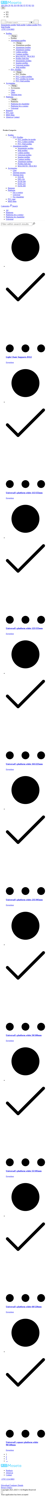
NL (12, 5)
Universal (14, 108)
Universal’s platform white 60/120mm (24, 1306)
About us (9, 117)
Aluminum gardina (23, 50)
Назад (14, 36)
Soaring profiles (22, 63)
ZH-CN (7, 5)
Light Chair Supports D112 (19, 357)
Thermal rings (16, 95)
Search (15, 206)
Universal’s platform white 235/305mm (24, 899)
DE (21, 5)
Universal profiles (22, 65)
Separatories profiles (23, 61)
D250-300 (22, 186)
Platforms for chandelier (20, 104)
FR (18, 5)
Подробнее (10, 362)
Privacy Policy (6, 1488)
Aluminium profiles (18, 40)
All (7, 210)
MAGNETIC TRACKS (25, 56)
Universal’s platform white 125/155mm (24, 628)
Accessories (10, 83)
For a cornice (18, 192)
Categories (5, 206)
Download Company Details (12, 1485)
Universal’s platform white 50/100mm (24, 1035)
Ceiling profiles (22, 52)
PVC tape (9, 113)
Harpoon (9, 110)
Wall (21, 25)
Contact (16, 117)
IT (24, 5)
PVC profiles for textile (25, 79)
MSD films (10, 115)
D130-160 (22, 181)
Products (9, 1470)
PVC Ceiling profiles (24, 77)
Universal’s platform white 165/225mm (24, 764)
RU (29, 5)
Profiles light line (22, 58)
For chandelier (18, 197)
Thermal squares (19, 173)
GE (7, 17)
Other (13, 92)
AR (2, 5)
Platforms (9, 97)
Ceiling (31, 25)
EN (15, 5)
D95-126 (21, 179)
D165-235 (22, 184)
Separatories (8, 25)
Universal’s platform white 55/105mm (24, 1171)
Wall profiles (21, 67)
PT (27, 5)
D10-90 (21, 177)
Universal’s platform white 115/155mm (24, 492)
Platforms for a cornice (19, 106)
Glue (13, 90)
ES (33, 5)
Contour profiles (22, 54)
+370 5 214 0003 (7, 29)
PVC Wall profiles (23, 81)
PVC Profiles (16, 70)
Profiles (9, 33)
